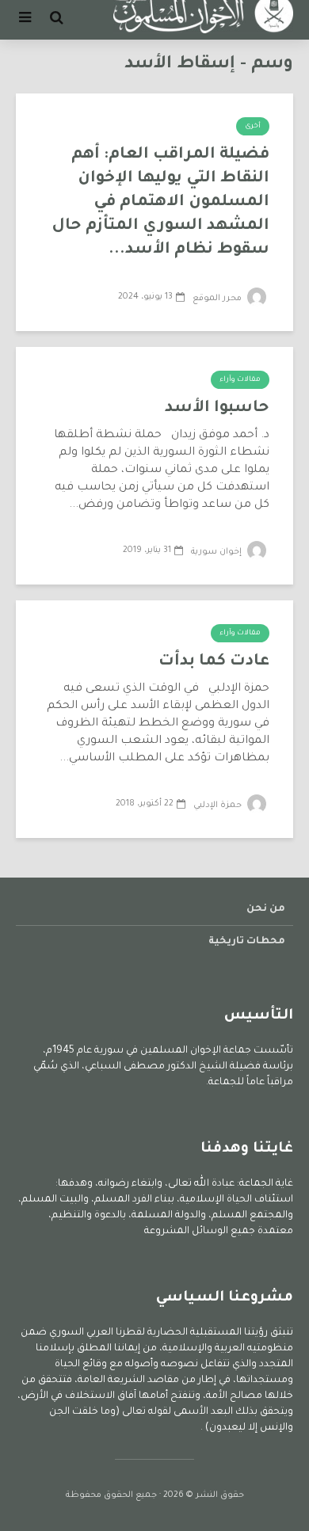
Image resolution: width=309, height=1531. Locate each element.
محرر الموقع (218, 298)
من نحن (265, 909)
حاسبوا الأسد (217, 408)
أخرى (253, 127)
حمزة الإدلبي (218, 805)
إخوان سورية (217, 552)
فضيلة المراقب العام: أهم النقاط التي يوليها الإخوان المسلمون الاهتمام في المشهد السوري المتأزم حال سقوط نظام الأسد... (160, 203)
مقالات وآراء (240, 380)
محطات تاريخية (246, 941)
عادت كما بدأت (213, 662)
